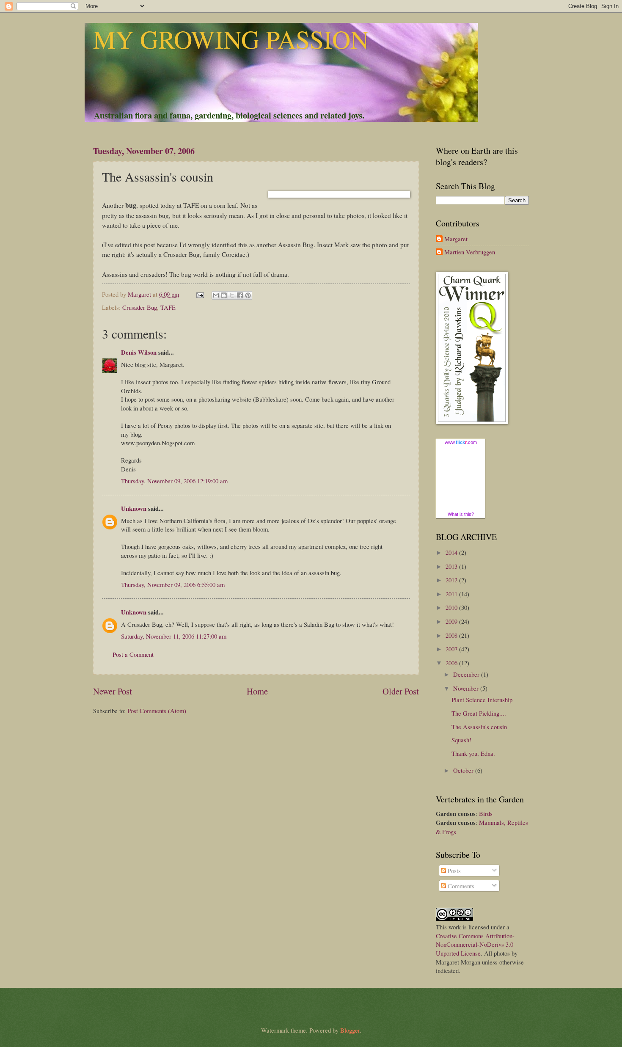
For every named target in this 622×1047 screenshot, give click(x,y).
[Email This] (216, 295)
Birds (486, 813)
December (467, 674)
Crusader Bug (139, 307)
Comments (460, 886)
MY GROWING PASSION (231, 39)
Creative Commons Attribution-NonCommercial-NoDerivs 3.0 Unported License (475, 944)
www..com (461, 442)
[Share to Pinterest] (248, 295)
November (466, 688)
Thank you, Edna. (473, 753)
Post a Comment (133, 654)
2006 (452, 663)
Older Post (401, 691)
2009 (452, 621)
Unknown (133, 508)
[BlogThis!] (224, 295)
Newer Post (112, 691)
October (464, 770)
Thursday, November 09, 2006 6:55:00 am (173, 584)
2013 (452, 566)
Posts (453, 870)
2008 (452, 635)
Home (257, 691)
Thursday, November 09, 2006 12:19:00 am (174, 481)
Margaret (456, 239)
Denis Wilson (139, 352)
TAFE (168, 307)
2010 (452, 607)
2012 (452, 580)
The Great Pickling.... (478, 713)
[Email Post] (199, 294)
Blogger (350, 1030)
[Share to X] (232, 295)
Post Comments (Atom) (156, 710)
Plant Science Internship (481, 699)
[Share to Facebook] (240, 295)
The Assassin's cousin (479, 726)
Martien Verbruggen (469, 252)
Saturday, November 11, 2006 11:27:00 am (173, 636)
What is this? (461, 514)
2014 (452, 552)
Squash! (461, 740)
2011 (452, 594)
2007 (452, 649)
